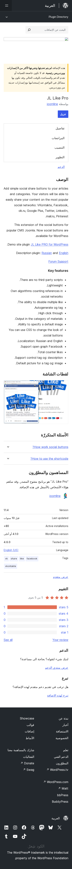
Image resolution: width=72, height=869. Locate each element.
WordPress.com (55, 782)
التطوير (60, 157)
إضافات (29, 731)
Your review (60, 640)
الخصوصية (62, 738)
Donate (27, 763)
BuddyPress (60, 801)
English (63, 253)
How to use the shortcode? (49, 458)
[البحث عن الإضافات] (29, 30)
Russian (47, 253)
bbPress (62, 795)
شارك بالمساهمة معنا (21, 750)
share (14, 558)
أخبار (65, 725)
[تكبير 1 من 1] (63, 385)
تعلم (65, 750)
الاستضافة (62, 731)
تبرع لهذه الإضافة (57, 695)
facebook (32, 558)
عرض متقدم (60, 577)
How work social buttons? (50, 447)
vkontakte (10, 566)
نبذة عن (63, 718)
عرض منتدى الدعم (56, 667)
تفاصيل (60, 128)
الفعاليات (28, 757)
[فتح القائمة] (6, 5)
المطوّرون (62, 763)
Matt (63, 788)
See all (8, 640)
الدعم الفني (61, 757)
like (22, 558)
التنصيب (59, 147)
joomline (52, 104)
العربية (56, 818)
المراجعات (58, 138)
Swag (28, 770)
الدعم (61, 167)
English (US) (11, 550)
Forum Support (58, 261)
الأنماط (30, 738)
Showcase (27, 718)
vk (6, 558)
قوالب (30, 725)
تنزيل (63, 114)
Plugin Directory (58, 16)
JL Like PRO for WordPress (49, 244)
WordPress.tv (57, 770)
